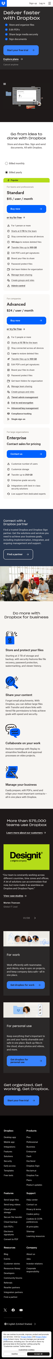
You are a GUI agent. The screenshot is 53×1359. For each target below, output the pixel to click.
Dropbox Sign (33, 1166)
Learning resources (35, 1236)
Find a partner (10, 1297)
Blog (6, 1254)
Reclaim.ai (31, 1170)
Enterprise (31, 1151)
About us (30, 1254)
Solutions (8, 1156)
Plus (28, 1137)
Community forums (13, 1278)
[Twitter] (5, 1310)
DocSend (30, 1161)
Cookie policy (32, 1214)
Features (8, 1151)
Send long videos (12, 1204)
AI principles (32, 1226)
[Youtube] (21, 1310)
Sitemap (30, 1231)
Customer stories (12, 1263)
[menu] (49, 3)
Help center (32, 1200)
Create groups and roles (22, 280)
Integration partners (13, 1292)
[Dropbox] (3, 3)
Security (8, 1161)
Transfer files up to (24, 247)
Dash (28, 1156)
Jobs (28, 1259)
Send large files (11, 1200)
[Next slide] (35, 918)
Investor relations (34, 1263)
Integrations (9, 1147)
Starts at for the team (24, 231)
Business (30, 1147)
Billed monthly (16, 163)
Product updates (34, 1185)
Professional (32, 1142)
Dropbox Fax (32, 1175)
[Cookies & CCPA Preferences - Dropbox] (26, 1344)
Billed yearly (15, 172)
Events (7, 1259)
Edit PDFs (8, 1226)
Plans (29, 1180)
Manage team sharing (21, 275)
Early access (10, 1166)
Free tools (8, 1175)
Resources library (12, 1268)
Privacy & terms (33, 1209)
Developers (9, 1273)
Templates (9, 1170)
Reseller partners (12, 1287)
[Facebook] (13, 1310)
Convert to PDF (11, 1239)
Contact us (31, 1204)
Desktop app (10, 1137)
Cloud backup (10, 1222)
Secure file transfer (13, 1217)
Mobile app (9, 1142)
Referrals (8, 1282)
